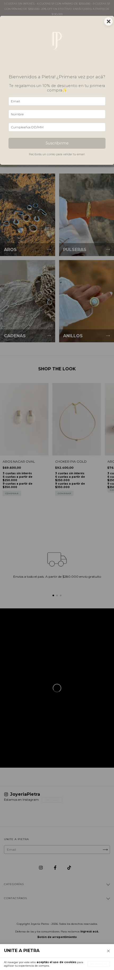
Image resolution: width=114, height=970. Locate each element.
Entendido (98, 964)
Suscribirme (57, 143)
